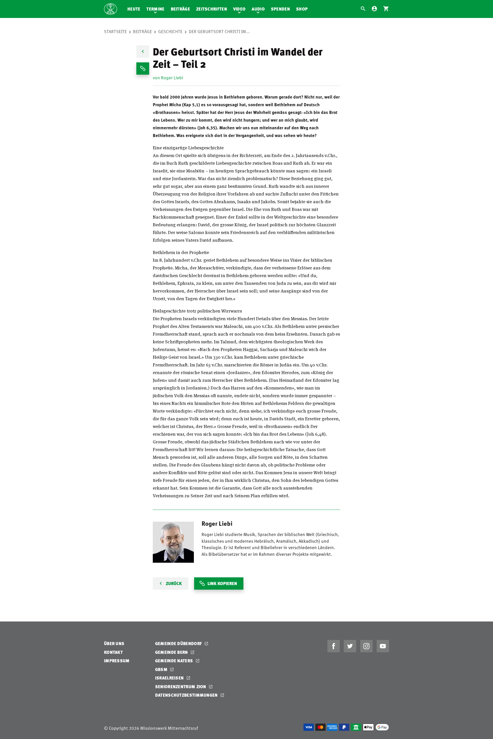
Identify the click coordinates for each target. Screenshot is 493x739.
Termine (155, 9)
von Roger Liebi (168, 77)
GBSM (162, 669)
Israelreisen (170, 678)
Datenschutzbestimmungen (187, 695)
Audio (258, 9)
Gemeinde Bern (172, 652)
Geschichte (170, 31)
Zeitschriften (211, 9)
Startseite (115, 31)
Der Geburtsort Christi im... (219, 31)
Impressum (117, 660)
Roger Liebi (217, 523)
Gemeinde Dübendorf (179, 643)
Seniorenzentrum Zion (181, 686)
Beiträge (180, 9)
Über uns (114, 643)
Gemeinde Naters (174, 660)
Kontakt (113, 652)
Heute (133, 9)
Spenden (280, 9)
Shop (302, 9)
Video (239, 9)
